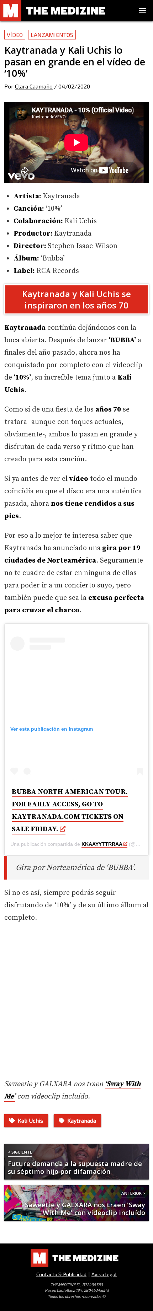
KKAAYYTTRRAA (101, 844)
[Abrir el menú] (142, 10)
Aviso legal (104, 1274)
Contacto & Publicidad (61, 1274)
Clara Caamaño (34, 86)
